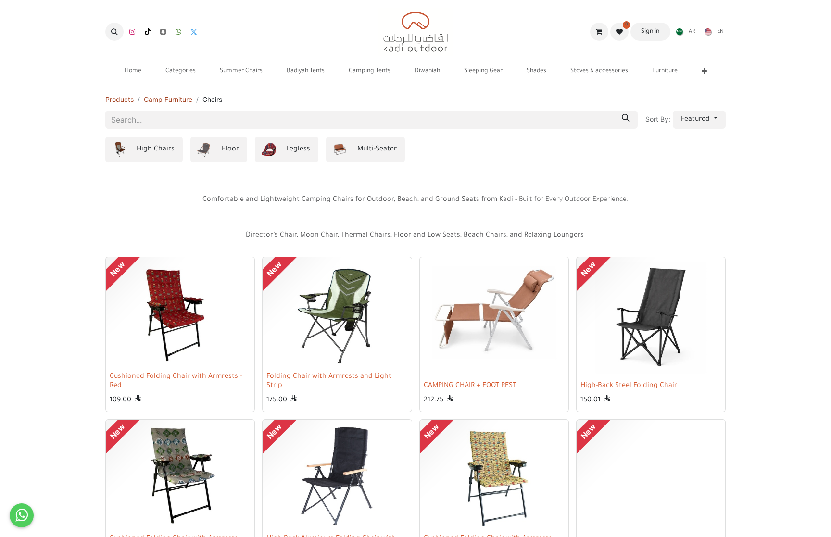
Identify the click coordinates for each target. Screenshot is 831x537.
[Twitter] (194, 31)
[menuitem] (683, 31)
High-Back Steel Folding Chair (628, 386)
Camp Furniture (168, 99)
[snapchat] (163, 31)
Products (119, 99)
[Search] (626, 120)
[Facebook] (178, 31)
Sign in (650, 31)
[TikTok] (147, 31)
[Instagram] (132, 31)
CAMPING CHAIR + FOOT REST (470, 386)
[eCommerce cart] (599, 32)
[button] (114, 32)
